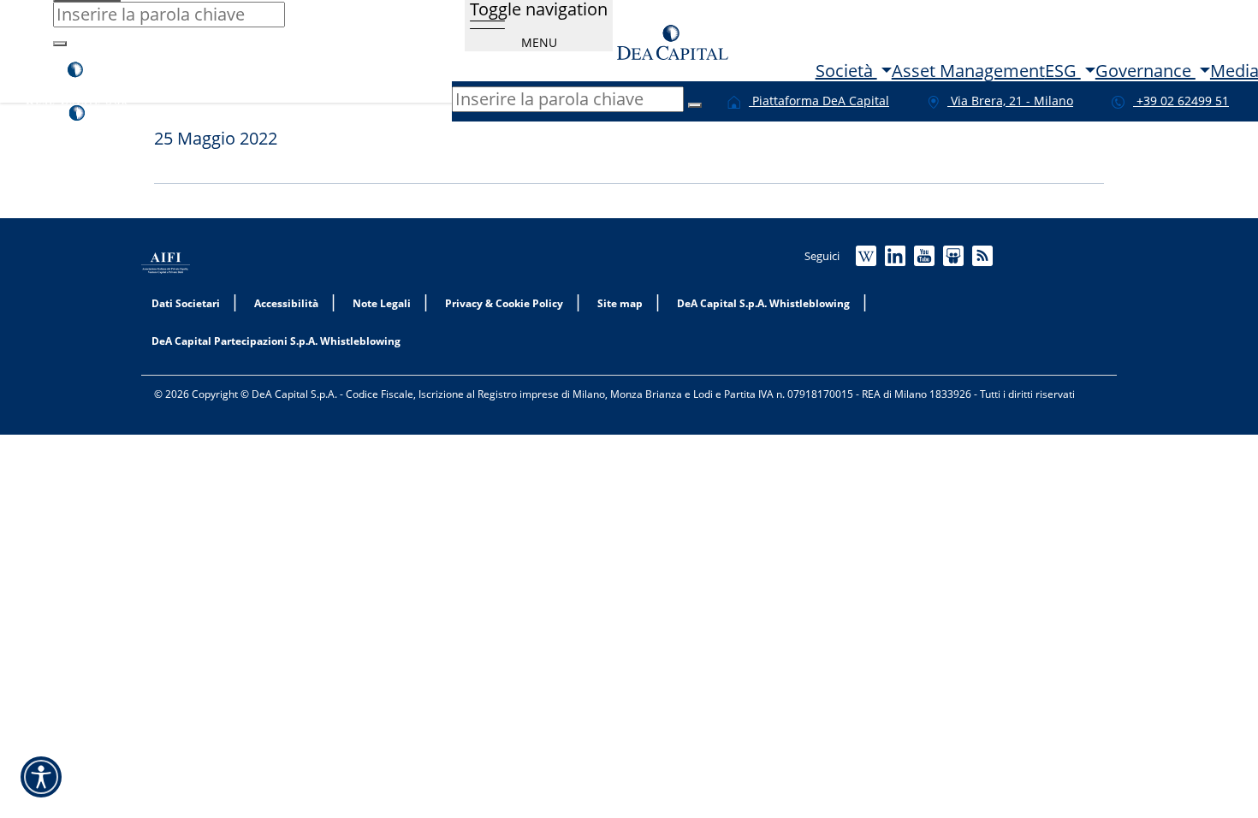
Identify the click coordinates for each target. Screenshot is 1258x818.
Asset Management (968, 70)
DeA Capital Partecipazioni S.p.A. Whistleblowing (276, 341)
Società (846, 70)
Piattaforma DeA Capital (819, 100)
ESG (1063, 70)
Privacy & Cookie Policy (504, 304)
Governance (1145, 70)
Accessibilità (286, 304)
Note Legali (382, 304)
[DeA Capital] (672, 40)
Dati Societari (185, 304)
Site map (620, 304)
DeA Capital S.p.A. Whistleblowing (763, 304)
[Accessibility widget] (41, 776)
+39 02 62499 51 (1181, 100)
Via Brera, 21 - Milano (1010, 100)
